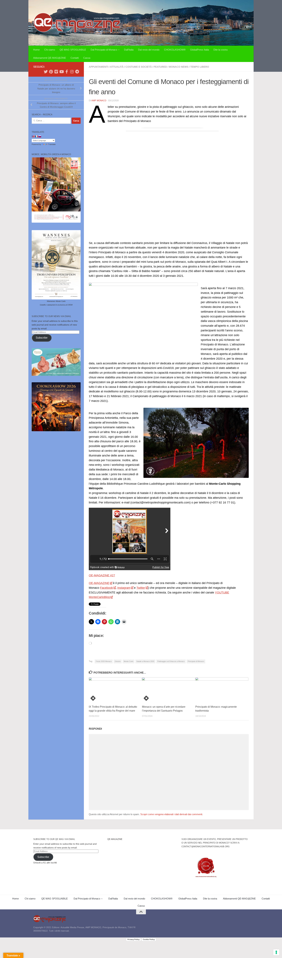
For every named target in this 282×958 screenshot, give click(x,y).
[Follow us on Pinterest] (51, 72)
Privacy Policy (133, 939)
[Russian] (39, 136)
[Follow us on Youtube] (61, 72)
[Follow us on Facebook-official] (67, 72)
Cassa (86, 57)
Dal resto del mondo (148, 49)
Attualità (117, 66)
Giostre (118, 661)
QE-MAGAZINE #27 (102, 575)
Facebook (106, 587)
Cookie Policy (149, 939)
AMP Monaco (98, 100)
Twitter (140, 587)
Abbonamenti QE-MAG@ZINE (49, 57)
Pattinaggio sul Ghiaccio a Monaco (171, 661)
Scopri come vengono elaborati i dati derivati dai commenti (171, 814)
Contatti (74, 57)
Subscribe (41, 337)
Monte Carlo (128, 661)
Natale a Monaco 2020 (145, 661)
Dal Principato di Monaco (104, 49)
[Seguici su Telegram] (77, 72)
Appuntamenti (98, 66)
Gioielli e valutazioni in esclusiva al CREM (56, 305)
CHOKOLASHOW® (175, 49)
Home (36, 49)
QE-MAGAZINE (99, 583)
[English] (33, 136)
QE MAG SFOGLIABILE (73, 49)
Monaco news (178, 66)
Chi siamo (49, 49)
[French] (36, 136)
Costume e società (138, 66)
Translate (52, 144)
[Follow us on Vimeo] (56, 72)
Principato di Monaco (196, 661)
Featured (160, 66)
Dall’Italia (128, 49)
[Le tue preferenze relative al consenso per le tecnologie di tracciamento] (276, 952)
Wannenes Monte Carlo (56, 301)
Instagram (123, 587)
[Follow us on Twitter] (46, 72)
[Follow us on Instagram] (72, 72)
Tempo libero (199, 66)
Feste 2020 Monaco (104, 661)
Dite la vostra (220, 49)
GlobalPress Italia (199, 49)
